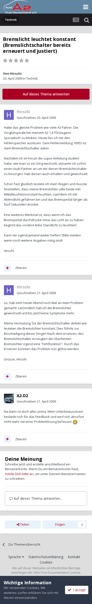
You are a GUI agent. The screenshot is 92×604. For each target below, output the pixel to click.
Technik (32, 78)
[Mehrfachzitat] (7, 268)
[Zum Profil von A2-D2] (9, 399)
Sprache (15, 556)
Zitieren (21, 268)
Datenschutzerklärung (45, 556)
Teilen (24, 524)
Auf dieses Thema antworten (46, 94)
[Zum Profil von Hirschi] (9, 115)
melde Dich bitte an (19, 474)
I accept (78, 589)
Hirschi (16, 73)
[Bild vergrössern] (75, 421)
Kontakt (74, 556)
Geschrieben (36, 117)
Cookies (46, 562)
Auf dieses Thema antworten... (37, 498)
